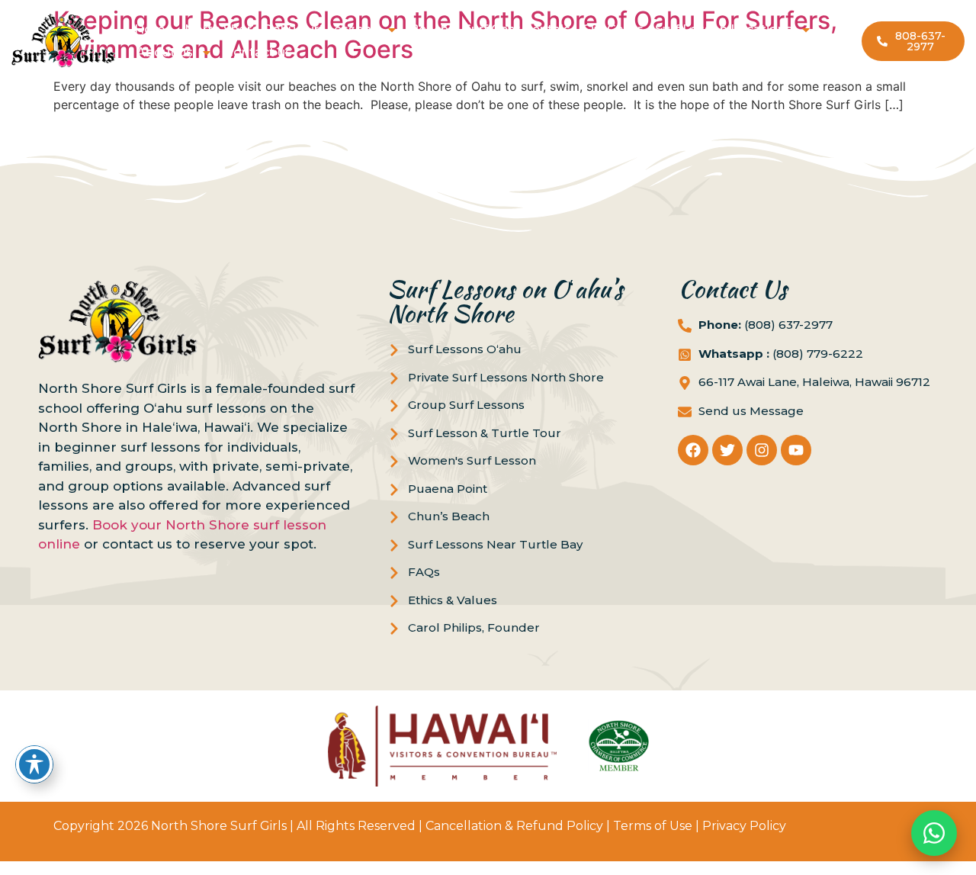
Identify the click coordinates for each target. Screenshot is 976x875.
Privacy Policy (744, 826)
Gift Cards (613, 29)
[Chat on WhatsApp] (934, 833)
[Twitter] (727, 450)
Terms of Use (652, 826)
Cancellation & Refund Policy (514, 826)
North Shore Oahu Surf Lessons (281, 29)
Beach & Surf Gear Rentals (489, 29)
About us (164, 52)
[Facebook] (693, 450)
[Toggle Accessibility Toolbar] (34, 764)
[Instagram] (761, 450)
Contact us (258, 52)
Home (153, 29)
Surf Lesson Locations (723, 29)
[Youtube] (796, 450)
